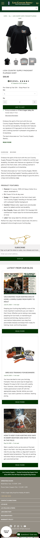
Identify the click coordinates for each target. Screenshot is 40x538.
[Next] (35, 38)
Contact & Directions (8, 500)
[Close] (11, 526)
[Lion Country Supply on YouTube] (25, 526)
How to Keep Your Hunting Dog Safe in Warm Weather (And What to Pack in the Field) (20, 437)
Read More (7, 142)
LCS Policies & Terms (8, 508)
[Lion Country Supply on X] (21, 526)
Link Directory (6, 512)
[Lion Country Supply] (22, 3)
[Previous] (4, 38)
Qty (4, 98)
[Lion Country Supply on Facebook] (15, 526)
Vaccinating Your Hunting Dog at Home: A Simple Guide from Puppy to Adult (19, 299)
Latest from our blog (20, 268)
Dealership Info (6, 515)
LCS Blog (4, 504)
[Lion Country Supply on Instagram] (18, 526)
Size (4, 90)
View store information (11, 115)
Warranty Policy (7, 519)
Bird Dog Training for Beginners (20, 373)
